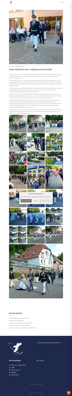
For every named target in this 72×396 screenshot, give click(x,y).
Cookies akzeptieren (26, 200)
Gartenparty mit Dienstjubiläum (16, 320)
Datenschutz (41, 393)
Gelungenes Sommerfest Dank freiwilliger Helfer (20, 323)
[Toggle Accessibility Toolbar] (69, 393)
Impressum (35, 393)
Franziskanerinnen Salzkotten (53, 342)
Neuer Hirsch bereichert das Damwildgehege (19, 325)
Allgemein (18, 66)
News (22, 66)
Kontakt (30, 393)
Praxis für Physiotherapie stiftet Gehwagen (19, 318)
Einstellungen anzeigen (45, 200)
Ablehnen (35, 200)
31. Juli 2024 (12, 66)
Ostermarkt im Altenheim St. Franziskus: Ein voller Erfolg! (22, 327)
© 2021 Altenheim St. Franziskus (36, 384)
